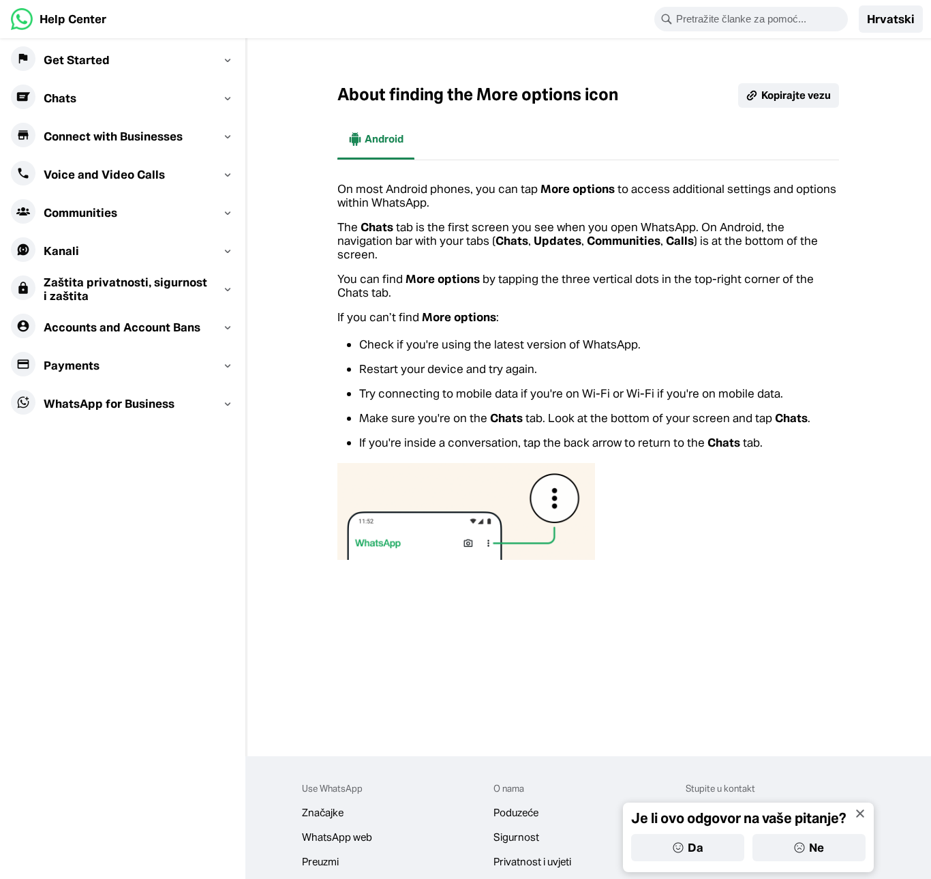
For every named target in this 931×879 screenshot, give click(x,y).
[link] (58, 19)
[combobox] (760, 19)
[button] (891, 19)
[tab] (375, 139)
